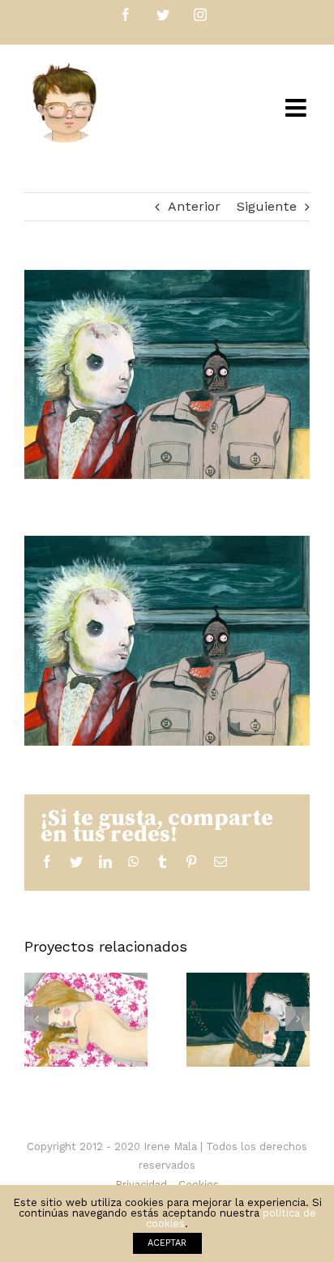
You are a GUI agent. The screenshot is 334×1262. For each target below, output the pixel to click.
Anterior (194, 206)
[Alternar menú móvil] (297, 108)
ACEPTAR (167, 1243)
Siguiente (267, 206)
